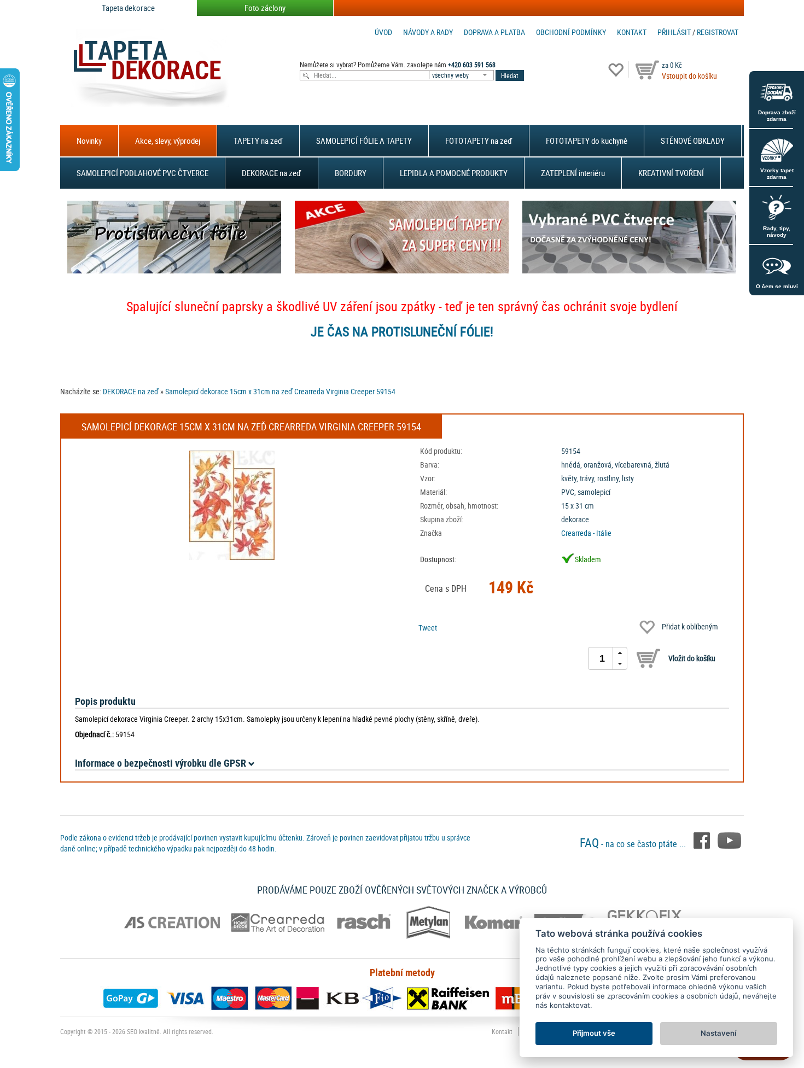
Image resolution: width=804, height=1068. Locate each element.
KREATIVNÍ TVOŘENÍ (671, 172)
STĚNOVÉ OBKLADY (693, 140)
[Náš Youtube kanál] (729, 839)
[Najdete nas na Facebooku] (703, 839)
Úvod (383, 32)
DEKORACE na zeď (271, 172)
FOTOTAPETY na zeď (478, 140)
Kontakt (631, 32)
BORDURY (350, 172)
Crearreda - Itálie (586, 533)
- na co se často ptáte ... (634, 844)
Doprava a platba (494, 32)
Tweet (427, 627)
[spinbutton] (602, 658)
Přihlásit (674, 32)
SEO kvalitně (143, 1031)
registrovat (717, 32)
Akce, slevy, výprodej (167, 140)
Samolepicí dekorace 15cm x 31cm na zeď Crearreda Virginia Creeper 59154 (280, 391)
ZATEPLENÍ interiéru (573, 172)
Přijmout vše (594, 1033)
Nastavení (718, 1033)
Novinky (89, 140)
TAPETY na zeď (258, 140)
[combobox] (462, 75)
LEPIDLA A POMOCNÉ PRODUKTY (454, 172)
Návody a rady (428, 32)
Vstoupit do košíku (689, 76)
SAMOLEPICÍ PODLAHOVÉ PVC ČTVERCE (142, 172)
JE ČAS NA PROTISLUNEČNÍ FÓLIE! (402, 331)
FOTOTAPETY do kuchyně (586, 140)
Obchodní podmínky (571, 32)
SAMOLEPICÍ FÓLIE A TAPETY (364, 140)
